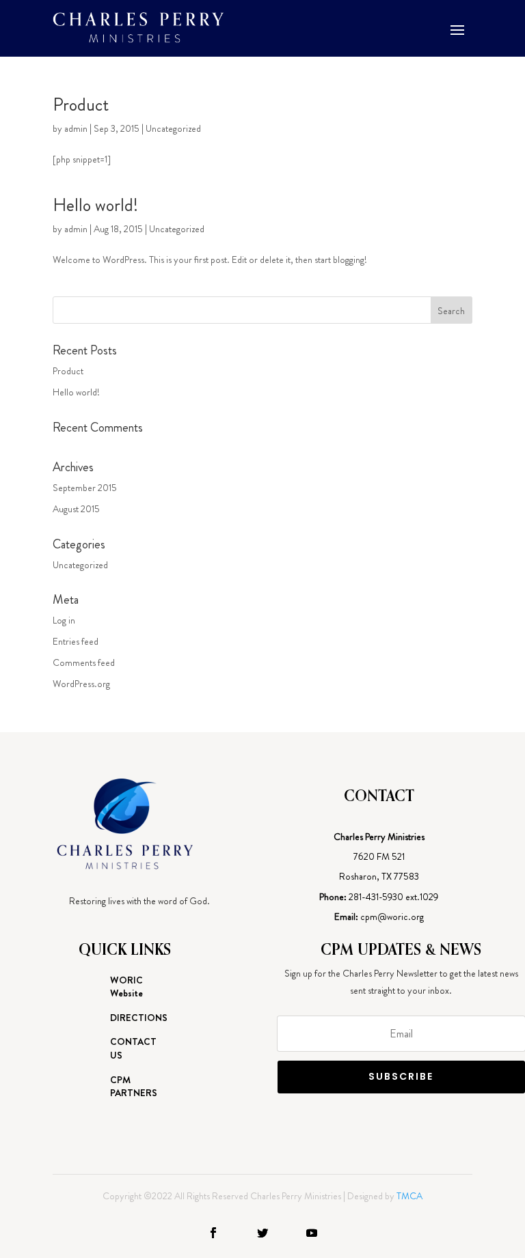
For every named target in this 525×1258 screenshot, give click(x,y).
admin (76, 128)
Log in (64, 620)
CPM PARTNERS (133, 1087)
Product (81, 104)
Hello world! (95, 205)
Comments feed (84, 662)
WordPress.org (81, 683)
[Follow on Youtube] (311, 1232)
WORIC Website (126, 987)
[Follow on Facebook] (213, 1232)
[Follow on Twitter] (262, 1232)
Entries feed (75, 641)
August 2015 (76, 509)
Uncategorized (173, 128)
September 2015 (85, 487)
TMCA (409, 1196)
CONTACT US (133, 1048)
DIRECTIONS (138, 1017)
